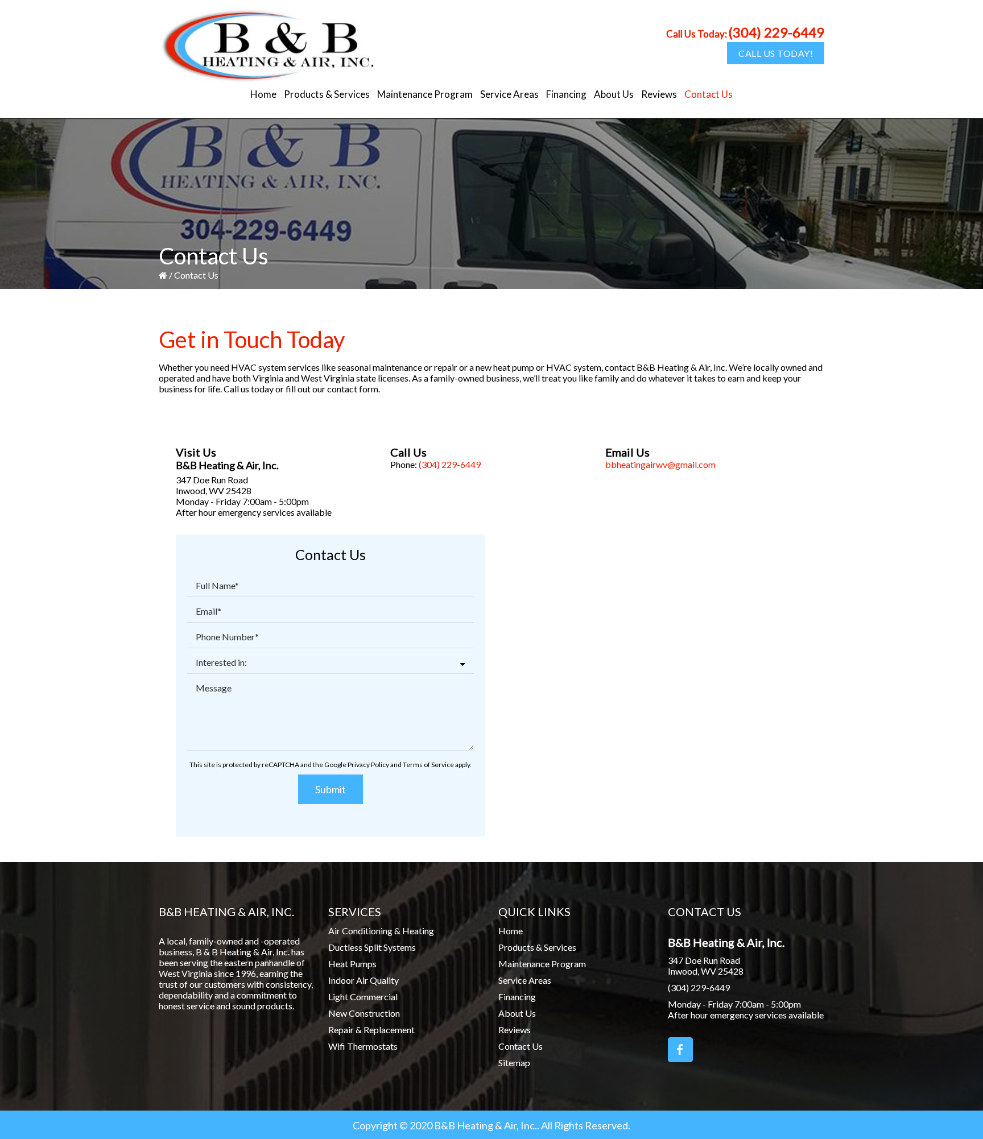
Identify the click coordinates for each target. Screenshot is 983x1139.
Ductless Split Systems (372, 947)
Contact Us (520, 1046)
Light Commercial (363, 996)
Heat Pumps (352, 963)
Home (510, 930)
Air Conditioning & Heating (381, 930)
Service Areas (524, 980)
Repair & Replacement (371, 1029)
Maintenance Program (542, 963)
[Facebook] (680, 1049)
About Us (517, 1013)
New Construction (364, 1013)
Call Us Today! (775, 53)
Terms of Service (428, 764)
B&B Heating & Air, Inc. (227, 465)
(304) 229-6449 (776, 32)
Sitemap (514, 1062)
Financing (517, 996)
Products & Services (537, 947)
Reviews (514, 1029)
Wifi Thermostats (363, 1046)
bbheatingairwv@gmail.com (660, 464)
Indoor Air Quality (363, 980)
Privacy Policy (368, 764)
